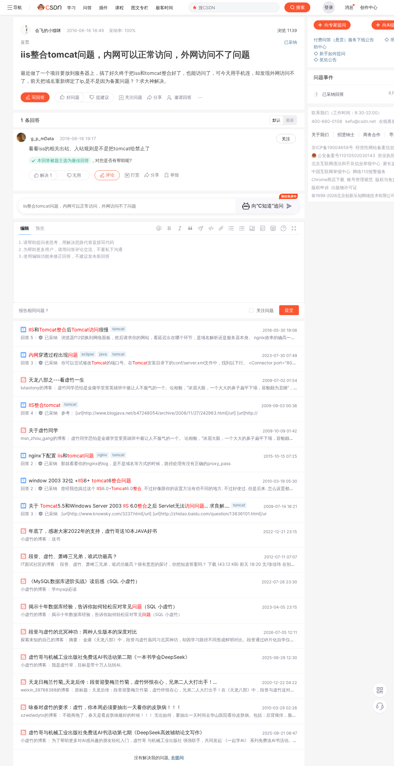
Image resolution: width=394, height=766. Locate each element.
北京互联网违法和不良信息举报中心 (346, 163)
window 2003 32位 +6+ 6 (80, 480)
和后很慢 (69, 329)
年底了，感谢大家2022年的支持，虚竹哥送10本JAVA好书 (93, 531)
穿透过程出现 (53, 355)
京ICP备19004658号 (332, 147)
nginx (102, 454)
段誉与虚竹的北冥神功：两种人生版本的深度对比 (83, 632)
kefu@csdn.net (360, 121)
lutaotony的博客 (36, 387)
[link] (25, 42)
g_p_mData (42, 138)
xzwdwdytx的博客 (39, 715)
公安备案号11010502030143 (346, 155)
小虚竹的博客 (33, 538)
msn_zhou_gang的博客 (43, 438)
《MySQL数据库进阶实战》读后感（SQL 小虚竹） (84, 581)
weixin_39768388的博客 (45, 689)
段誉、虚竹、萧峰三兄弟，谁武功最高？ (73, 556)
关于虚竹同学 (43, 430)
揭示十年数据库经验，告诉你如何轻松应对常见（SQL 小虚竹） (103, 606)
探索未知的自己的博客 (42, 639)
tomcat (118, 328)
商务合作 (371, 134)
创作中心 (368, 7)
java (103, 354)
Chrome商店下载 (328, 179)
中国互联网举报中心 (331, 171)
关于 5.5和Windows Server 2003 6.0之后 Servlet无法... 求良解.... (129, 506)
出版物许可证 (344, 187)
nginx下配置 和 (61, 455)
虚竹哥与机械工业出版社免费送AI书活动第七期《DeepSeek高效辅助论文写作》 (117, 732)
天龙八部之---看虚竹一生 (56, 380)
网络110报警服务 (369, 171)
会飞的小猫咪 (48, 30)
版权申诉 (320, 187)
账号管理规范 (360, 179)
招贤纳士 (346, 134)
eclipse (88, 354)
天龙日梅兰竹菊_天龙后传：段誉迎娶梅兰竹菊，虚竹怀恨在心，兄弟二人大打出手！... (123, 682)
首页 (25, 42)
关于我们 (320, 134)
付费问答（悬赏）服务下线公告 (344, 39)
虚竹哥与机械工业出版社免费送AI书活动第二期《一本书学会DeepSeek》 (109, 657)
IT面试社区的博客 (38, 564)
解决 (45, 175)
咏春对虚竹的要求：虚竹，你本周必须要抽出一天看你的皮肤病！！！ (105, 707)
